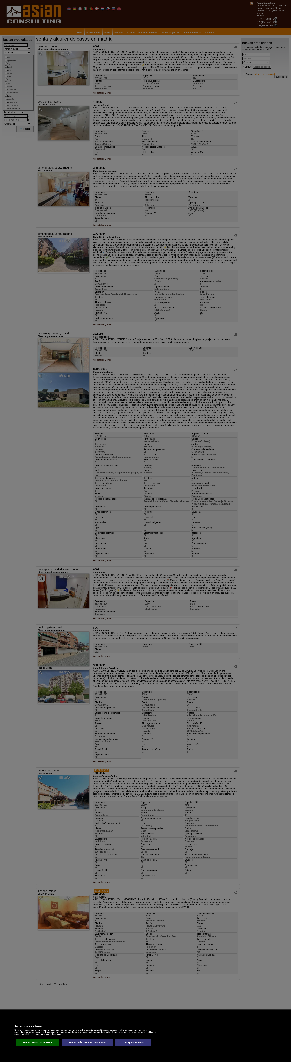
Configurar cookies (133, 1042)
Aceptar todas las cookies (37, 1042)
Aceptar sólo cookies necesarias (87, 1042)
